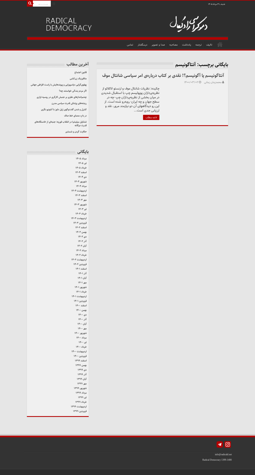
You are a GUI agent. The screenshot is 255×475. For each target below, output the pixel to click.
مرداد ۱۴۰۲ (81, 250)
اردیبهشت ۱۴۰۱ (79, 296)
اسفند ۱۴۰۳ (81, 195)
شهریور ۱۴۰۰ (81, 333)
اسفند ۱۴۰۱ (81, 269)
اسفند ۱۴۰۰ (81, 305)
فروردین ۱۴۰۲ (80, 264)
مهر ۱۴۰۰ (82, 328)
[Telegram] (220, 445)
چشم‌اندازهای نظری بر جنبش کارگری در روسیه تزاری (62, 97)
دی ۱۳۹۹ (82, 370)
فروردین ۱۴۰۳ (80, 223)
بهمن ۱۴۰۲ (81, 232)
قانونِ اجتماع (81, 72)
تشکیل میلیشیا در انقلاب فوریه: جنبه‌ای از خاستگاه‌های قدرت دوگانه (60, 123)
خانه (220, 44)
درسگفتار (142, 45)
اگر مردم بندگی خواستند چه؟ (73, 91)
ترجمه (198, 45)
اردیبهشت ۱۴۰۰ (79, 351)
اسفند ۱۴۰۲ (81, 227)
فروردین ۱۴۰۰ (80, 356)
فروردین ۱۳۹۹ (80, 411)
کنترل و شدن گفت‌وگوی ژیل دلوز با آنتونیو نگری (64, 109)
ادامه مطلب (151, 117)
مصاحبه (173, 45)
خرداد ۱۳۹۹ (81, 402)
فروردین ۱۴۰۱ (80, 301)
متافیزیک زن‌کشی (78, 78)
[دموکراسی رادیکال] (127, 23)
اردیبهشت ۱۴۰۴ (79, 191)
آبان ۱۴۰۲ (82, 246)
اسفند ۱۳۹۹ (81, 361)
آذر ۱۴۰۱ (82, 273)
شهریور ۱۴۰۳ (80, 204)
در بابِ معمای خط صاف (75, 116)
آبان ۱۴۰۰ (82, 324)
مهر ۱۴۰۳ (82, 200)
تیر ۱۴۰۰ (83, 342)
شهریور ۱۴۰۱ (81, 287)
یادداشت (186, 45)
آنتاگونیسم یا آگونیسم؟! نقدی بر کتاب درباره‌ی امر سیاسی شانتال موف (163, 75)
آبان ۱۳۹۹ (82, 379)
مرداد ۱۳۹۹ (81, 393)
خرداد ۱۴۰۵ (81, 168)
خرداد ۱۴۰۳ (81, 214)
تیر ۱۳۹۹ (82, 397)
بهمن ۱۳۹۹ (81, 365)
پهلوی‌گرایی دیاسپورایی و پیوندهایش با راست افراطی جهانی (59, 85)
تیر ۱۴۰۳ (82, 209)
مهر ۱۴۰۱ (82, 283)
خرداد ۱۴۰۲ (81, 255)
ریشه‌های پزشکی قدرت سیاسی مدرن (69, 103)
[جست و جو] (30, 4)
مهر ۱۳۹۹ (82, 384)
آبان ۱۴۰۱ (82, 278)
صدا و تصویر (158, 45)
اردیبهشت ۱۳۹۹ (79, 407)
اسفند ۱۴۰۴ (81, 172)
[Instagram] (53, 3)
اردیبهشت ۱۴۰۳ (79, 218)
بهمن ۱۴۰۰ (81, 310)
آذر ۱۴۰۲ (82, 241)
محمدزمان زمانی (213, 82)
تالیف (209, 45)
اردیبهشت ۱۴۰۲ (79, 260)
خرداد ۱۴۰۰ (81, 347)
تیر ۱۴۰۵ (82, 163)
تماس (130, 45)
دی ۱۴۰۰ (82, 315)
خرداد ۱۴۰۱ (81, 292)
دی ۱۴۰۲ (82, 237)
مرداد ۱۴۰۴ (81, 186)
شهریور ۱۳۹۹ (80, 388)
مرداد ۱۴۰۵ (81, 159)
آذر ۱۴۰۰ (82, 319)
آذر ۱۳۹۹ (82, 374)
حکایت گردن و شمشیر (76, 132)
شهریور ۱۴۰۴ (80, 181)
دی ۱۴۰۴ (82, 177)
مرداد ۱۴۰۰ (81, 338)
